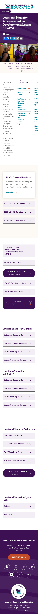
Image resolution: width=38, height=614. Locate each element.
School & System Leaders (10, 66)
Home (4, 64)
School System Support (17, 66)
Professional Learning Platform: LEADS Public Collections (22, 104)
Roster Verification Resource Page (16, 273)
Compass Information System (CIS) (17, 473)
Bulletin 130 (22, 88)
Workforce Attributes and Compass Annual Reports (21, 119)
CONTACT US (17, 557)
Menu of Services (20, 94)
